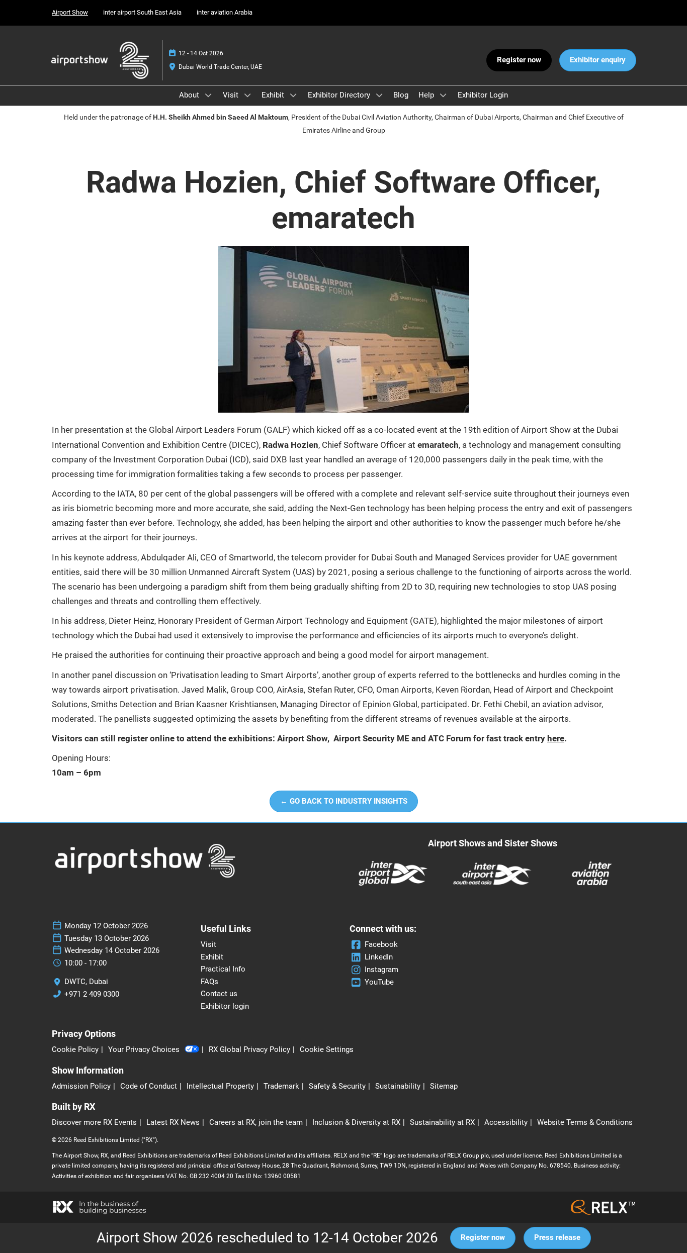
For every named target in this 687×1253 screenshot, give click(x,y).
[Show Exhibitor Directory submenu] (379, 95)
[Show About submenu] (208, 95)
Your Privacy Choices (144, 1049)
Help (427, 95)
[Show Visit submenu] (247, 95)
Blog (400, 95)
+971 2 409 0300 (91, 994)
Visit (231, 95)
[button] (519, 60)
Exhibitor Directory (340, 95)
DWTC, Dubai (86, 981)
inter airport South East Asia (142, 12)
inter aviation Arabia (224, 12)
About (190, 95)
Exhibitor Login (483, 95)
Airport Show (70, 12)
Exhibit (274, 95)
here (555, 738)
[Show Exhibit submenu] (293, 95)
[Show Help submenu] (443, 95)
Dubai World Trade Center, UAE (220, 66)
